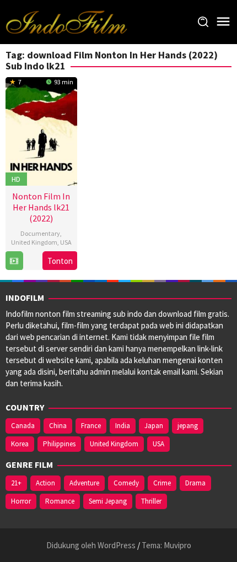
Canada (23, 425)
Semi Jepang (108, 501)
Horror (21, 501)
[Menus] (223, 21)
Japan (153, 425)
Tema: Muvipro (166, 545)
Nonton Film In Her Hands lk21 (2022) (41, 207)
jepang (187, 425)
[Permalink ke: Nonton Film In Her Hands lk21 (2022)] (41, 130)
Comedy (126, 483)
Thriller (151, 501)
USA (66, 242)
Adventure (84, 483)
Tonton (60, 261)
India (122, 425)
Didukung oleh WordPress (91, 545)
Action (45, 483)
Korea (20, 443)
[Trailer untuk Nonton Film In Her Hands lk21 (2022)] (14, 261)
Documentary (40, 233)
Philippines (59, 443)
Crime (162, 483)
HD (16, 179)
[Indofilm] (66, 21)
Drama (195, 483)
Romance (59, 501)
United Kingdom (34, 242)
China (58, 425)
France (91, 425)
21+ (16, 483)
